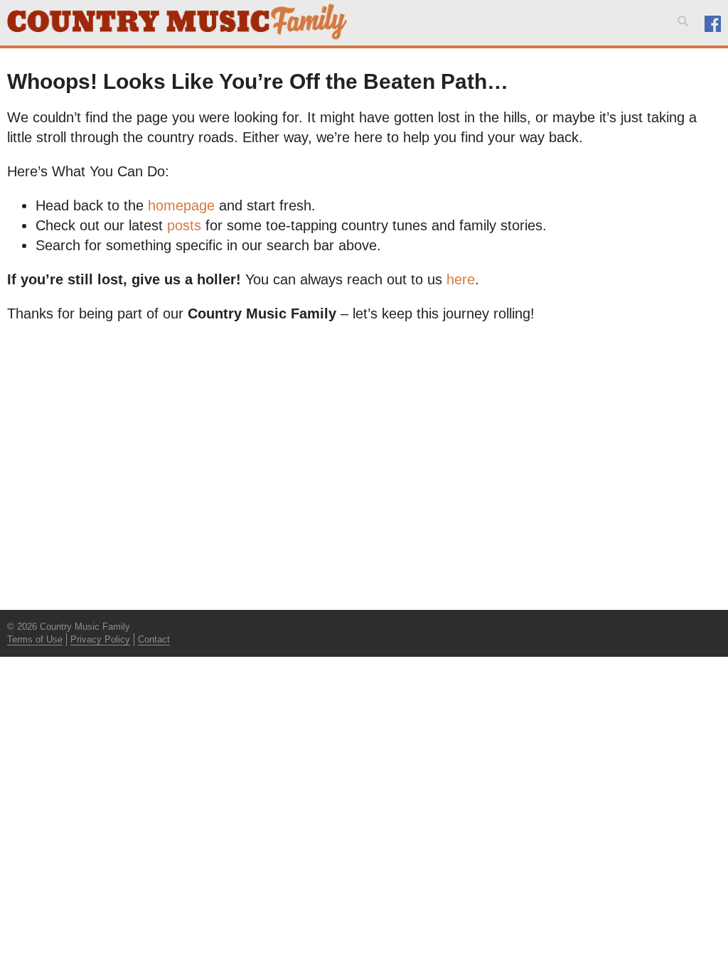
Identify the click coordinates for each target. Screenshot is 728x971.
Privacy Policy (100, 639)
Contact (154, 639)
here (460, 279)
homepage (181, 205)
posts (184, 225)
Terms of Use (35, 639)
